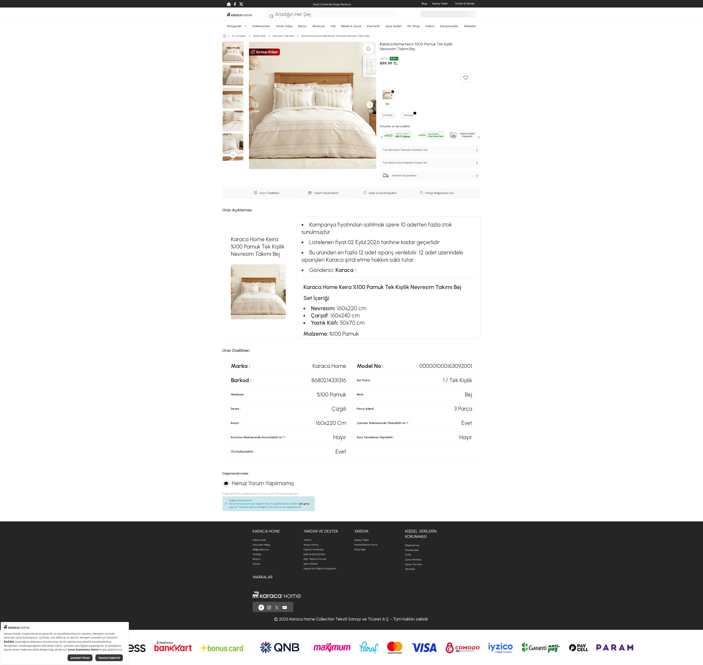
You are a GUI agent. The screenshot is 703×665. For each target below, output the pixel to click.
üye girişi (304, 503)
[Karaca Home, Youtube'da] (285, 607)
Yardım (307, 540)
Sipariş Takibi (361, 540)
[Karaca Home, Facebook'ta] (261, 607)
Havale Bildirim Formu (365, 544)
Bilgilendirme (412, 545)
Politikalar (410, 569)
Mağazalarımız (261, 549)
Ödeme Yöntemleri (314, 549)
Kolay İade (359, 549)
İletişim (256, 559)
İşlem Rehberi (311, 563)
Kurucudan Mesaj (261, 544)
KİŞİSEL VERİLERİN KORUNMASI (421, 534)
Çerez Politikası (413, 559)
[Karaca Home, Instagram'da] (269, 607)
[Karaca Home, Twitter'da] (277, 607)
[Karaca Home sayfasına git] (277, 594)
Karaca (256, 563)
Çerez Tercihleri (413, 564)
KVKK (408, 554)
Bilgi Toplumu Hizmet (315, 559)
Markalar (263, 577)
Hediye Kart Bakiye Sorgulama (320, 568)
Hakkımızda (259, 540)
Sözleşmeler (412, 550)
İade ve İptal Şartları (314, 554)
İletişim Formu (311, 544)
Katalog (257, 554)
